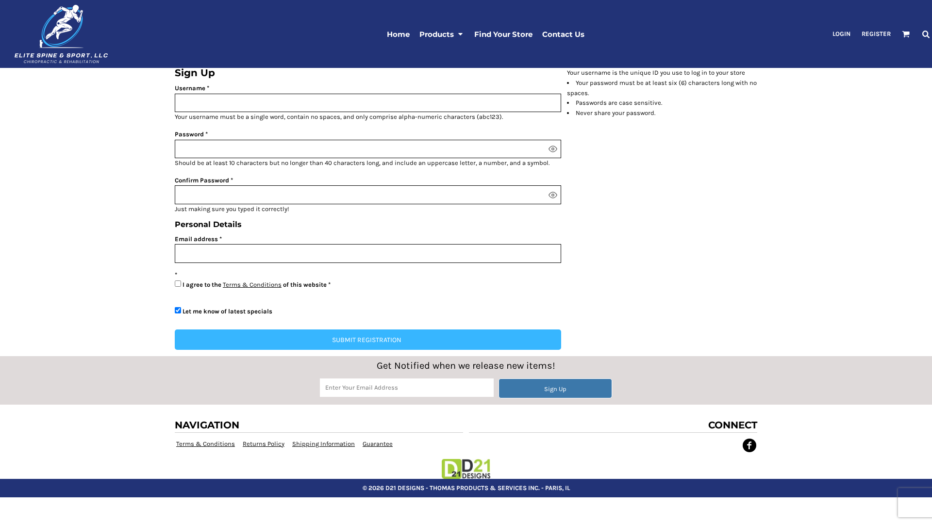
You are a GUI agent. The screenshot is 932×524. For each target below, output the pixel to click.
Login (841, 33)
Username (190, 88)
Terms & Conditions (252, 284)
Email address (196, 239)
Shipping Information (323, 443)
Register (876, 33)
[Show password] (553, 149)
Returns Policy (263, 443)
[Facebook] (749, 445)
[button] (442, 34)
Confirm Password (202, 180)
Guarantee (378, 443)
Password (189, 134)
